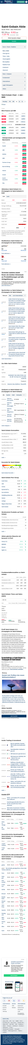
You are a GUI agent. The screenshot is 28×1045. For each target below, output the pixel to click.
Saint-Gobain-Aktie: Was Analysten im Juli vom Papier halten (17, 327)
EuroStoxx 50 (6, 1022)
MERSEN (4, 544)
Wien (3, 926)
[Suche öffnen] (26, 2)
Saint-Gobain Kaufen (10, 399)
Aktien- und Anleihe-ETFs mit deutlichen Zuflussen (18, 782)
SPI (10, 1021)
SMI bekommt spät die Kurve (18, 753)
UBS (3, 150)
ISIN (12, 29)
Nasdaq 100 (20, 1022)
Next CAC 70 (19, 377)
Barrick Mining (6, 166)
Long (24, 145)
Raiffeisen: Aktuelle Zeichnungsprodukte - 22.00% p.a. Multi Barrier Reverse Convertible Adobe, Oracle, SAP (18, 765)
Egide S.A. (4, 550)
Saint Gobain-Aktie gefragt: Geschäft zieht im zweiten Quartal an (17, 332)
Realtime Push (6, 64)
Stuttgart (3, 877)
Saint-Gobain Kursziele (7, 473)
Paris (3, 873)
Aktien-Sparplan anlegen (14, 38)
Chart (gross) (6, 53)
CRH (3, 484)
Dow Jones (13, 1022)
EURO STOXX (20, 375)
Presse (4, 1009)
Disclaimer (20, 1009)
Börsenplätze (6, 62)
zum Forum (4, 663)
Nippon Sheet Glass (7, 504)
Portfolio (5, 1030)
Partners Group (6, 162)
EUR (4, 196)
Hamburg (3, 905)
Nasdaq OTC (4, 914)
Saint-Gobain (5, 506)
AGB (19, 1011)
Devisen (9, 1025)
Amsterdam (3, 881)
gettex (3, 865)
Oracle (4, 174)
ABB (3, 158)
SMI (16, 1024)
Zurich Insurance (5, 178)
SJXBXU (23, 116)
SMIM (17, 1021)
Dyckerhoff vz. (5, 489)
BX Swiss (3, 828)
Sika (3, 183)
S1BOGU (23, 122)
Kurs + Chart (6, 50)
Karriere (5, 1007)
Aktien (4, 1025)
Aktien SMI (5, 1021)
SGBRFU (23, 127)
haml (3, 930)
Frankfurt (3, 885)
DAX (21, 1021)
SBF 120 (14, 377)
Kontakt (4, 1005)
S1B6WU (23, 130)
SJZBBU (23, 119)
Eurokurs (21, 1025)
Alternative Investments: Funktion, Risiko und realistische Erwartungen (16, 808)
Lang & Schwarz (4, 844)
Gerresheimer (5, 492)
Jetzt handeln (14, 716)
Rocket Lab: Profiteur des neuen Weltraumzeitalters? (17, 770)
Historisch (5, 70)
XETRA (3, 889)
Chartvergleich (6, 59)
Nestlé (4, 146)
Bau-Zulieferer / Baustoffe (19, 384)
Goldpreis (20, 1024)
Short (24, 146)
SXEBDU (23, 133)
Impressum (20, 1005)
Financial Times (19, 356)
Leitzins (4, 1032)
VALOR (3, 29)
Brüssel (4, 893)
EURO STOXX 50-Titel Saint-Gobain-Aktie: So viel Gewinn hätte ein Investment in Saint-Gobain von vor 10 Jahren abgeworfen (17, 346)
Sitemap (5, 1011)
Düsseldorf (3, 901)
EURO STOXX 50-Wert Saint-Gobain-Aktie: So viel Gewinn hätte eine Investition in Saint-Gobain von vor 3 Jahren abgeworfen (17, 310)
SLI (13, 1021)
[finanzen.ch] (9, 1)
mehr (8, 196)
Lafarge (4, 501)
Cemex (3, 486)
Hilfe (13, 1005)
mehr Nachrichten (6, 358)
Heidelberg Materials (7, 495)
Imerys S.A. (4, 541)
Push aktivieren (6, 253)
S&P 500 (11, 1024)
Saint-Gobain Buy (9, 415)
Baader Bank (3, 897)
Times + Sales (6, 56)
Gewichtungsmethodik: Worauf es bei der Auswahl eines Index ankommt (15, 803)
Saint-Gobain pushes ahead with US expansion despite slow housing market (17, 354)
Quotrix (4, 910)
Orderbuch (5, 67)
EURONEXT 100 (12, 375)
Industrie (9, 384)
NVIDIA (4, 154)
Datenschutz (21, 1007)
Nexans (4, 547)
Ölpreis (20, 1030)
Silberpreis (5, 1027)
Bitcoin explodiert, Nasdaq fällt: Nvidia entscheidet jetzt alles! (18, 745)
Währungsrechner (12, 1030)
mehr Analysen (5, 425)
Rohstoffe (17, 1029)
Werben (14, 1007)
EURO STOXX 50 (23, 377)
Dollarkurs (15, 1025)
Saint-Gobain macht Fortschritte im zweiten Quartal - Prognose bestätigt (17, 339)
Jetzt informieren (6, 285)
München (3, 918)
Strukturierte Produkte (8, 1029)
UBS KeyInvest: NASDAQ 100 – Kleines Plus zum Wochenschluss (18, 758)
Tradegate (3, 848)
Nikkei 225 (5, 1024)
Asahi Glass (5, 481)
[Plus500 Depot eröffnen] (8, 2)
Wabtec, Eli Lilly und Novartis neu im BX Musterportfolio (18, 786)
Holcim (4, 170)
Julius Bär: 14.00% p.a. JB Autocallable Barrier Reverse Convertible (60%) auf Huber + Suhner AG (18, 776)
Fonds (10, 1027)
